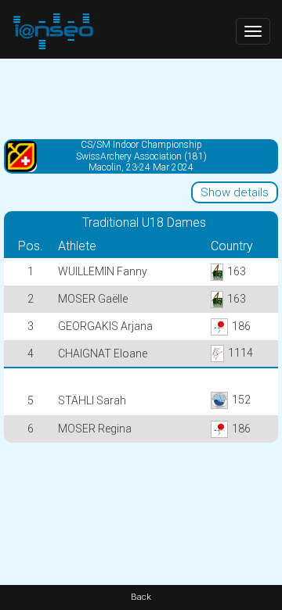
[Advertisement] (141, 98)
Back (141, 597)
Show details (235, 192)
